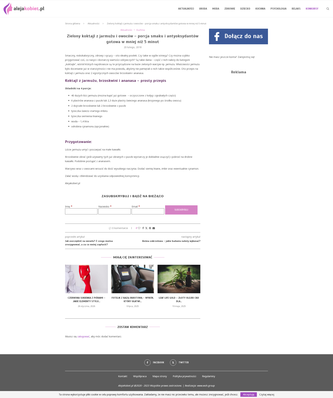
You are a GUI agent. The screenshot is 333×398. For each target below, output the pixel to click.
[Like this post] (139, 228)
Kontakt (122, 376)
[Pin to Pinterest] (150, 228)
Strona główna (72, 23)
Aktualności (186, 8)
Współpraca (140, 376)
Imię (68, 206)
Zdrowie (229, 8)
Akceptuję (248, 394)
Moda (215, 8)
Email (136, 206)
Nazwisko (105, 206)
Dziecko (245, 8)
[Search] (328, 8)
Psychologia (279, 8)
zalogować (83, 336)
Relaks (296, 8)
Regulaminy (208, 376)
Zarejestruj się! (246, 57)
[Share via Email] (153, 228)
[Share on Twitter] (146, 228)
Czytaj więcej (266, 394)
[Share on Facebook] (143, 228)
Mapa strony (159, 376)
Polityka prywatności (184, 376)
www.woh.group (206, 385)
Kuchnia (260, 8)
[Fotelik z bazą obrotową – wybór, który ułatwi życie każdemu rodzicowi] (132, 279)
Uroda (203, 8)
